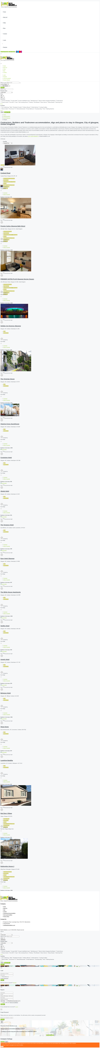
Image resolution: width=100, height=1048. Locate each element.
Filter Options (5, 85)
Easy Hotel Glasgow (7, 558)
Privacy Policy (6, 916)
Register (5, 47)
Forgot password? (4, 978)
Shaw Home (5, 727)
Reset (2, 112)
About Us (5, 908)
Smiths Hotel (5, 626)
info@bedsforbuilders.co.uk (9, 925)
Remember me (5, 976)
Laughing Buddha (7, 760)
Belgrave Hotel (6, 693)
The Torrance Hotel (7, 525)
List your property (7, 78)
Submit (2, 1019)
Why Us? (5, 17)
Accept (2, 1046)
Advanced (3, 939)
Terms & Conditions (14, 1002)
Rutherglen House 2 (7, 866)
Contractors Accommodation (9, 913)
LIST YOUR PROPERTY (33, 136)
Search (2, 87)
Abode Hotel (5, 491)
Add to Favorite (6, 194)
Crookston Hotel (6, 457)
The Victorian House (8, 379)
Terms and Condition (7, 914)
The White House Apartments (11, 592)
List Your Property (4, 51)
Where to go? (3, 82)
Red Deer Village (6, 813)
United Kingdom (6, 116)
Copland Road (5, 173)
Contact (5, 33)
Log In (2, 980)
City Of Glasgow (6, 118)
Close (6, 1041)
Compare (5, 192)
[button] (2, 103)
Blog (4, 28)
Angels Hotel (5, 659)
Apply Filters (7, 112)
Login (4, 40)
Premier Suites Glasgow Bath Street (13, 226)
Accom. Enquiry (11, 51)
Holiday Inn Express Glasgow (11, 326)
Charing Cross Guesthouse (10, 424)
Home (4, 11)
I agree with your (10, 1002)
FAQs (4, 22)
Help (4, 909)
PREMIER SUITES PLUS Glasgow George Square (17, 279)
